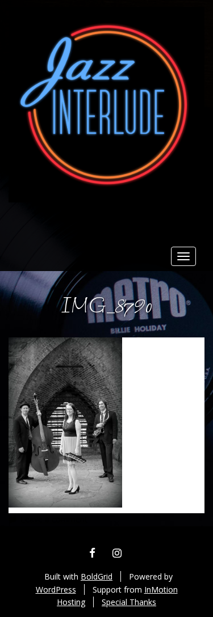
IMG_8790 (106, 307)
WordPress (56, 589)
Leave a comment (53, 519)
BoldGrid (96, 576)
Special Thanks (129, 602)
